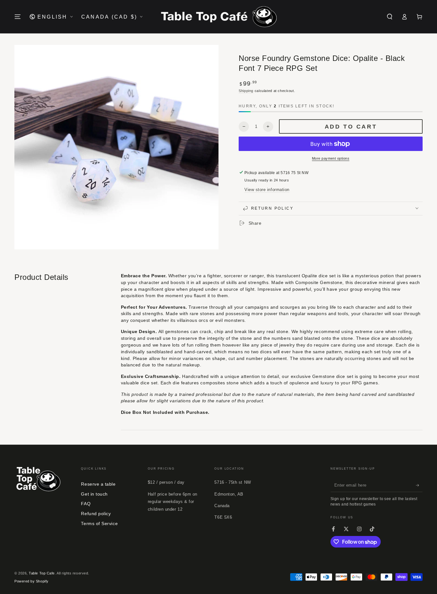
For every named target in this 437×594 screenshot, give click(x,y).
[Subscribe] (419, 485)
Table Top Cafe (42, 573)
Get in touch (94, 494)
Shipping (246, 90)
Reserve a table (98, 484)
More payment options (330, 158)
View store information (267, 190)
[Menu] (17, 16)
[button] (389, 16)
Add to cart (351, 126)
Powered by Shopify (31, 581)
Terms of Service (99, 523)
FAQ (86, 503)
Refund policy (96, 513)
